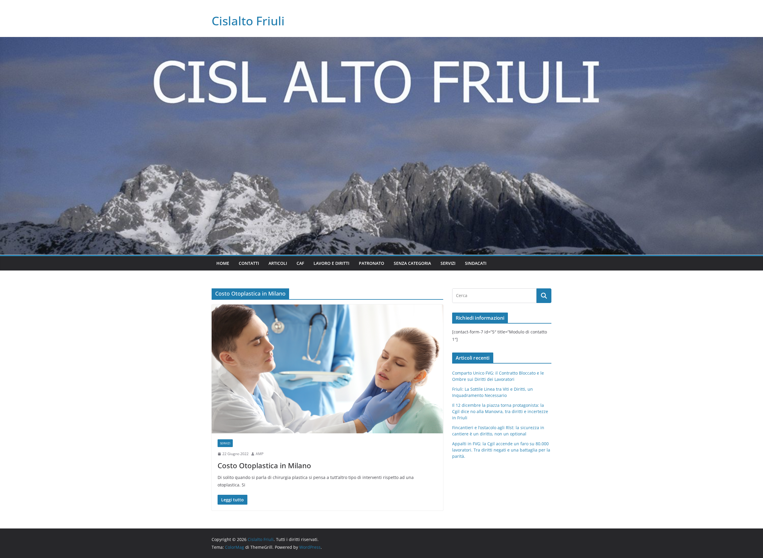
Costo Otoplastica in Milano (264, 465)
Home (222, 263)
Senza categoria (412, 263)
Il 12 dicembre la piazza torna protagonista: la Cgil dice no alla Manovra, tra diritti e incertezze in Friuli (500, 411)
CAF (300, 263)
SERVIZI (448, 263)
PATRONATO (371, 263)
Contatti (249, 263)
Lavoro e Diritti (331, 263)
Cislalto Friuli (248, 21)
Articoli (278, 263)
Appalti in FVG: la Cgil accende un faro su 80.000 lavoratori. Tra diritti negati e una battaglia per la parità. (501, 450)
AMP (259, 453)
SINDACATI (475, 263)
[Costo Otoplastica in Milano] (327, 368)
